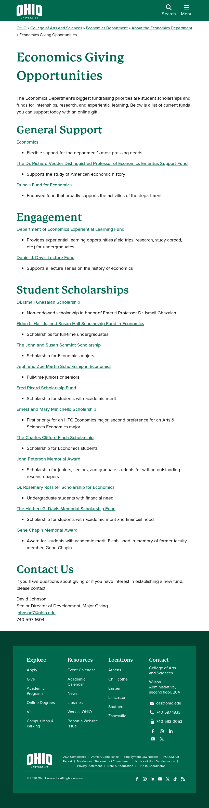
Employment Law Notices (141, 756)
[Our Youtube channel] (153, 739)
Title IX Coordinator (151, 766)
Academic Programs (36, 690)
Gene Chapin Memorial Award (47, 530)
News (72, 693)
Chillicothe (118, 679)
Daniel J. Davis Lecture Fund (45, 257)
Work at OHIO (80, 712)
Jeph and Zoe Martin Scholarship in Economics (64, 366)
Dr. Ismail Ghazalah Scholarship (48, 302)
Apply (32, 670)
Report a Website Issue (83, 723)
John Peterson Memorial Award (48, 459)
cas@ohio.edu (168, 703)
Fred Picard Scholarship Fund (46, 387)
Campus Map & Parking (40, 723)
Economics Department (107, 28)
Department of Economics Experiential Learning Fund (70, 229)
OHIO (22, 28)
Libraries (75, 703)
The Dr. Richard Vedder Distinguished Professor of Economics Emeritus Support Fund (102, 163)
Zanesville (117, 716)
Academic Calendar (76, 681)
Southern (116, 707)
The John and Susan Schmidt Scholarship (59, 345)
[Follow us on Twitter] (162, 739)
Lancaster (116, 697)
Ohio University (48, 778)
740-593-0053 (169, 721)
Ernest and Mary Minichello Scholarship (56, 409)
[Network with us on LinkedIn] (171, 731)
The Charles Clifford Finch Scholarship (55, 437)
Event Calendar (81, 670)
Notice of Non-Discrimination (155, 761)
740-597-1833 (168, 712)
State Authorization (120, 766)
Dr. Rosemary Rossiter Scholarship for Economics (65, 487)
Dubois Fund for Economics (44, 185)
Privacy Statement (89, 766)
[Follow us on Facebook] (153, 731)
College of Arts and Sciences (56, 28)
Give (31, 679)
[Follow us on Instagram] (162, 731)
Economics (27, 142)
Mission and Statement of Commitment (103, 761)
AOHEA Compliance (105, 756)
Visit (31, 712)
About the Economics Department (162, 28)
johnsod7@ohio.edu (36, 612)
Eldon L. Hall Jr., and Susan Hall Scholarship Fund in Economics (80, 323)
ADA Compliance (74, 756)
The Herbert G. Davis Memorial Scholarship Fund (66, 508)
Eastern (115, 688)
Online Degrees (41, 703)
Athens (114, 670)
